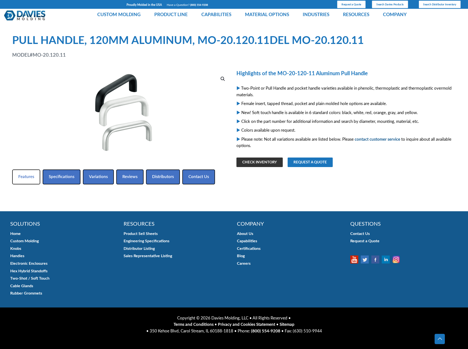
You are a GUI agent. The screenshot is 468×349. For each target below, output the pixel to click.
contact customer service (377, 139)
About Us (245, 234)
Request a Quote (365, 241)
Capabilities (216, 14)
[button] (223, 79)
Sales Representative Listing (148, 256)
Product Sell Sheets (141, 234)
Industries (316, 14)
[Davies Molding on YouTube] (355, 259)
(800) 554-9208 (199, 5)
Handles (17, 256)
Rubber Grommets (26, 293)
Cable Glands (21, 286)
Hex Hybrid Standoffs (29, 271)
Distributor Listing (139, 249)
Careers (244, 263)
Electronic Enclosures (29, 263)
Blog (241, 256)
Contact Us (360, 234)
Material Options (267, 14)
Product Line (171, 14)
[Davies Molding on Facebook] (376, 259)
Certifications (249, 249)
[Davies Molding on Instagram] (397, 259)
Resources (356, 14)
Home (15, 234)
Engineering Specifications (146, 241)
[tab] (26, 176)
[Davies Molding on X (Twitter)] (366, 259)
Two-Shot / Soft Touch (29, 278)
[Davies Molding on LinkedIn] (387, 259)
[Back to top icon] (440, 339)
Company (395, 14)
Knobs (15, 249)
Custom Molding (119, 14)
